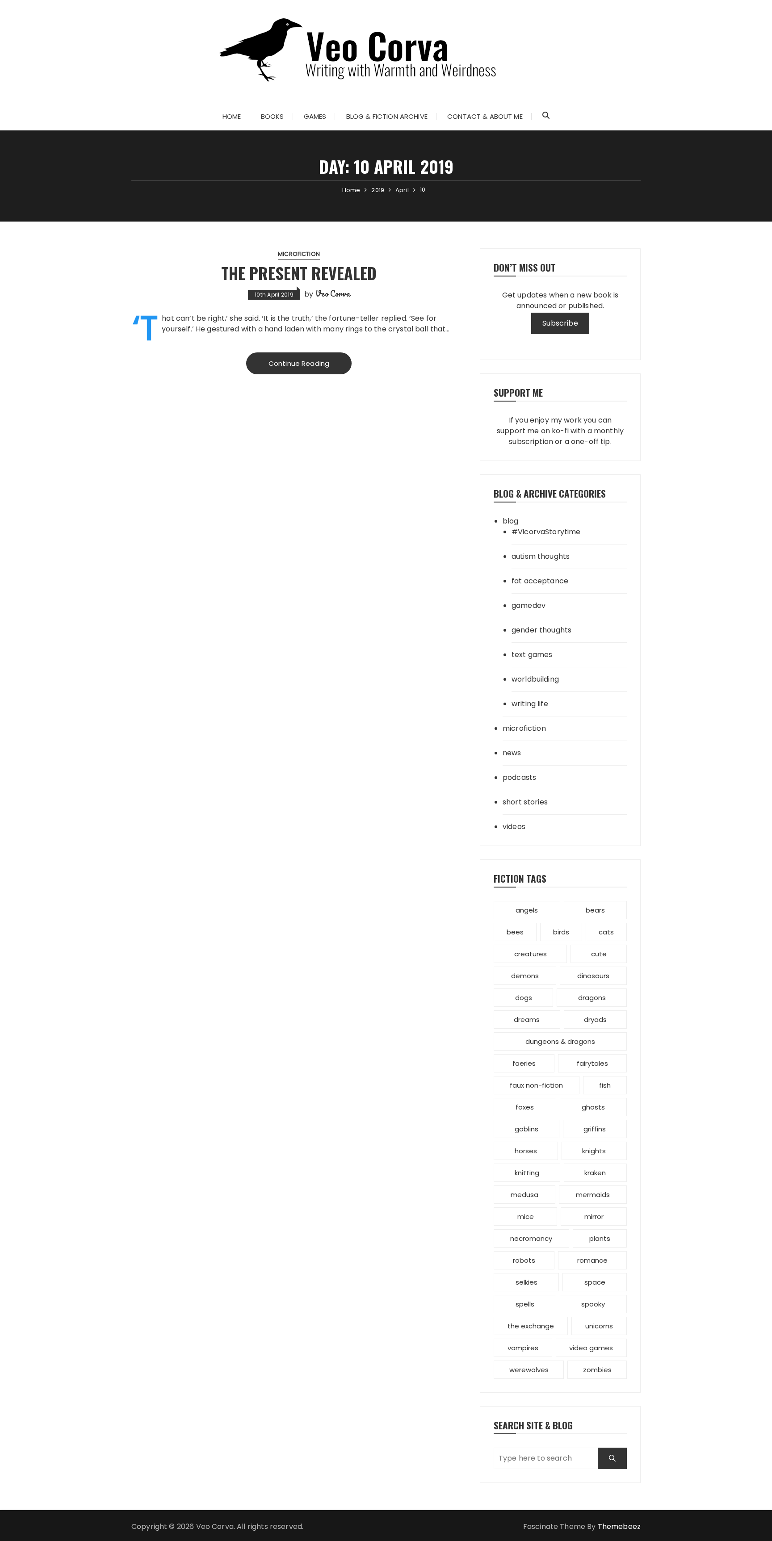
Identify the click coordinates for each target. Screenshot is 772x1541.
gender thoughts (541, 630)
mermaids (593, 1194)
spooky (593, 1304)
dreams (527, 1019)
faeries (524, 1063)
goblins (526, 1129)
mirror (594, 1216)
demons (525, 975)
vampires (523, 1348)
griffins (594, 1129)
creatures (530, 954)
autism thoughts (541, 556)
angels (527, 910)
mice (525, 1216)
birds (561, 932)
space (594, 1282)
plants (599, 1238)
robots (524, 1260)
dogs (523, 997)
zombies (597, 1369)
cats (606, 932)
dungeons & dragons (560, 1041)
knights (594, 1151)
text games (532, 654)
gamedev (528, 605)
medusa (524, 1194)
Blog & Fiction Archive (387, 116)
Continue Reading (299, 363)
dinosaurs (593, 975)
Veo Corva (332, 293)
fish (605, 1085)
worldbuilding (535, 679)
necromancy (531, 1238)
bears (595, 910)
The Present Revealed (299, 273)
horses (526, 1151)
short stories (525, 802)
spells (525, 1304)
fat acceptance (540, 581)
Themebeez (619, 1526)
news (512, 753)
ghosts (593, 1107)
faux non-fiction (536, 1085)
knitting (527, 1172)
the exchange (531, 1326)
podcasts (519, 777)
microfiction (299, 254)
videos (514, 826)
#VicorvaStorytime (546, 532)
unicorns (599, 1326)
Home (231, 116)
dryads (595, 1019)
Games (315, 116)
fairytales (592, 1063)
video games (591, 1348)
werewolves (529, 1369)
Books (272, 116)
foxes (525, 1107)
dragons (592, 997)
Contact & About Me (485, 116)
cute (599, 954)
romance (592, 1260)
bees (515, 932)
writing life (530, 704)
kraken (595, 1172)
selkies (526, 1282)
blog (511, 521)
